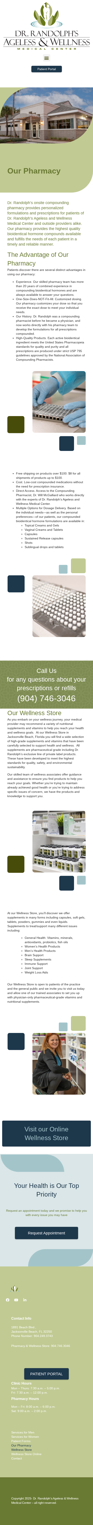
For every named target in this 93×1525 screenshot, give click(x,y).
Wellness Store (21, 1449)
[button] (46, 57)
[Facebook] (7, 1300)
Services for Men (22, 1432)
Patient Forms (20, 1441)
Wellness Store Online (26, 1454)
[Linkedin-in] (25, 1300)
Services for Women (25, 1436)
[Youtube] (16, 1300)
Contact (16, 1458)
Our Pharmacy (21, 1445)
